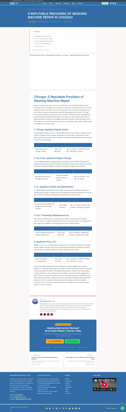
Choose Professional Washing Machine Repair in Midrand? (44, 358)
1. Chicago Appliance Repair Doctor (42, 36)
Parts (66, 389)
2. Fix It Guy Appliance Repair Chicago (43, 38)
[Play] (95, 389)
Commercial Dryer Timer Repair (47, 387)
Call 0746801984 (56, 341)
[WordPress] (66, 408)
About (51, 3)
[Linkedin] (115, 3)
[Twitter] (50, 408)
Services (58, 3)
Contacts (80, 3)
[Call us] (122, 403)
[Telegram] (69, 408)
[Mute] (111, 389)
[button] (105, 3)
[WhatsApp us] (122, 408)
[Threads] (48, 314)
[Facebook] (113, 3)
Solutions (66, 3)
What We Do (69, 381)
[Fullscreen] (114, 389)
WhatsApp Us (74, 341)
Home (44, 3)
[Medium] (73, 408)
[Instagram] (111, 3)
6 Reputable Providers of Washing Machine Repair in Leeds (80, 358)
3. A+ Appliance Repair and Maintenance (44, 41)
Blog (73, 3)
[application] (104, 384)
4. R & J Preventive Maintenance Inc (42, 43)
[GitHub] (63, 408)
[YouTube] (79, 408)
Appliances (68, 387)
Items (67, 391)
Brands (67, 383)
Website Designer (111, 408)
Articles (34, 9)
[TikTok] (60, 408)
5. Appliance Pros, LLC (39, 46)
